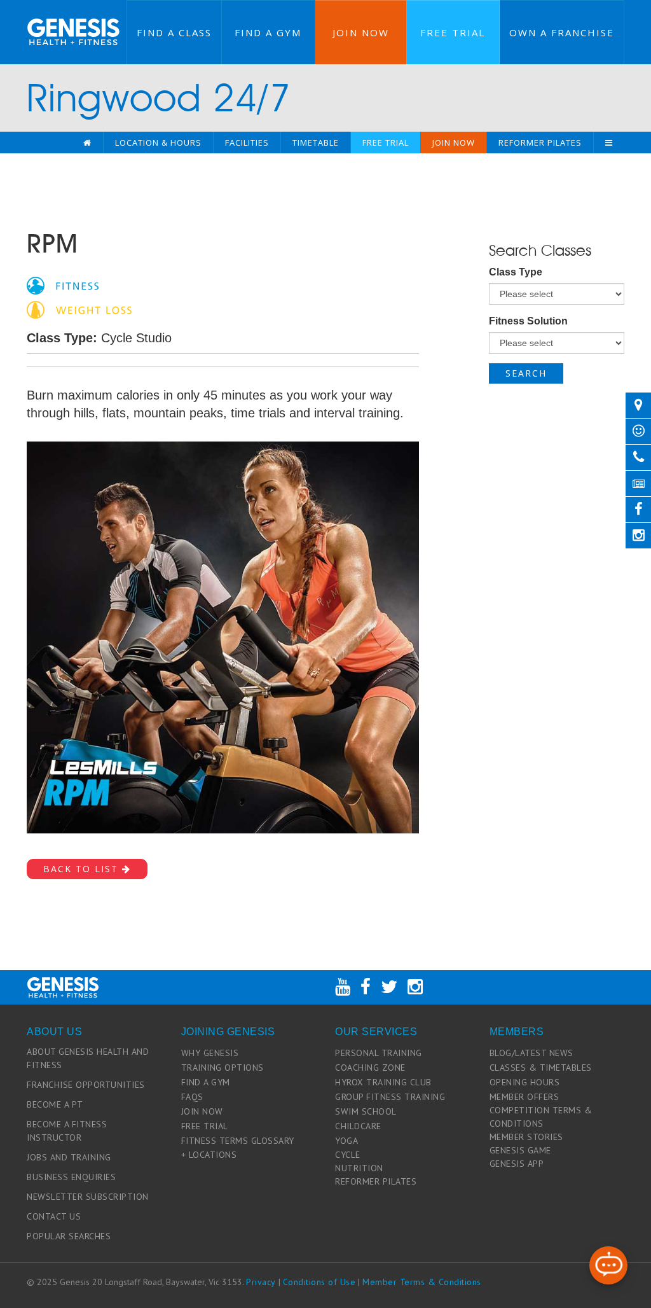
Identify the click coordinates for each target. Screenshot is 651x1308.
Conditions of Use (319, 1282)
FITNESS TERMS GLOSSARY (237, 1140)
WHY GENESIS (210, 1053)
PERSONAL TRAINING (378, 1053)
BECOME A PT (55, 1104)
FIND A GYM (205, 1082)
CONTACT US (54, 1216)
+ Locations (209, 1154)
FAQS (192, 1097)
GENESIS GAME (520, 1150)
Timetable (315, 142)
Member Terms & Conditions (421, 1282)
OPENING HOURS (525, 1082)
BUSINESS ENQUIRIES (71, 1177)
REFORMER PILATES (375, 1181)
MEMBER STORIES (526, 1137)
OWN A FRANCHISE (561, 32)
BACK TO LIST (82, 869)
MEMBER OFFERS (524, 1097)
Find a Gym (268, 32)
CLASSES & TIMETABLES (541, 1067)
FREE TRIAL (204, 1126)
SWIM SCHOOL (366, 1111)
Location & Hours (158, 142)
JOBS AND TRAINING (69, 1157)
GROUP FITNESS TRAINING (390, 1097)
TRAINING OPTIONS (222, 1067)
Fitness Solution (528, 321)
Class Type (515, 272)
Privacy (261, 1282)
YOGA (346, 1140)
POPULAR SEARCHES (69, 1236)
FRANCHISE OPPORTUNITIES (86, 1084)
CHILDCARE (358, 1126)
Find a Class (174, 32)
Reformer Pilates (540, 142)
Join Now (360, 32)
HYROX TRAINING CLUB (383, 1082)
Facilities (247, 142)
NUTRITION (359, 1168)
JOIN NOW (202, 1111)
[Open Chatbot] (608, 1265)
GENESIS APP (517, 1163)
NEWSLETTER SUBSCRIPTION (88, 1196)
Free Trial (452, 32)
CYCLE (347, 1154)
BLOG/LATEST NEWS (531, 1053)
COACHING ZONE (370, 1067)
